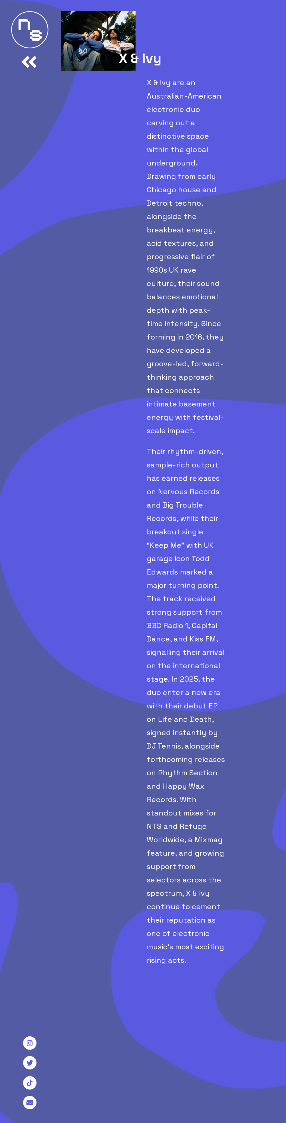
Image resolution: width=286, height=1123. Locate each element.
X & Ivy (140, 58)
